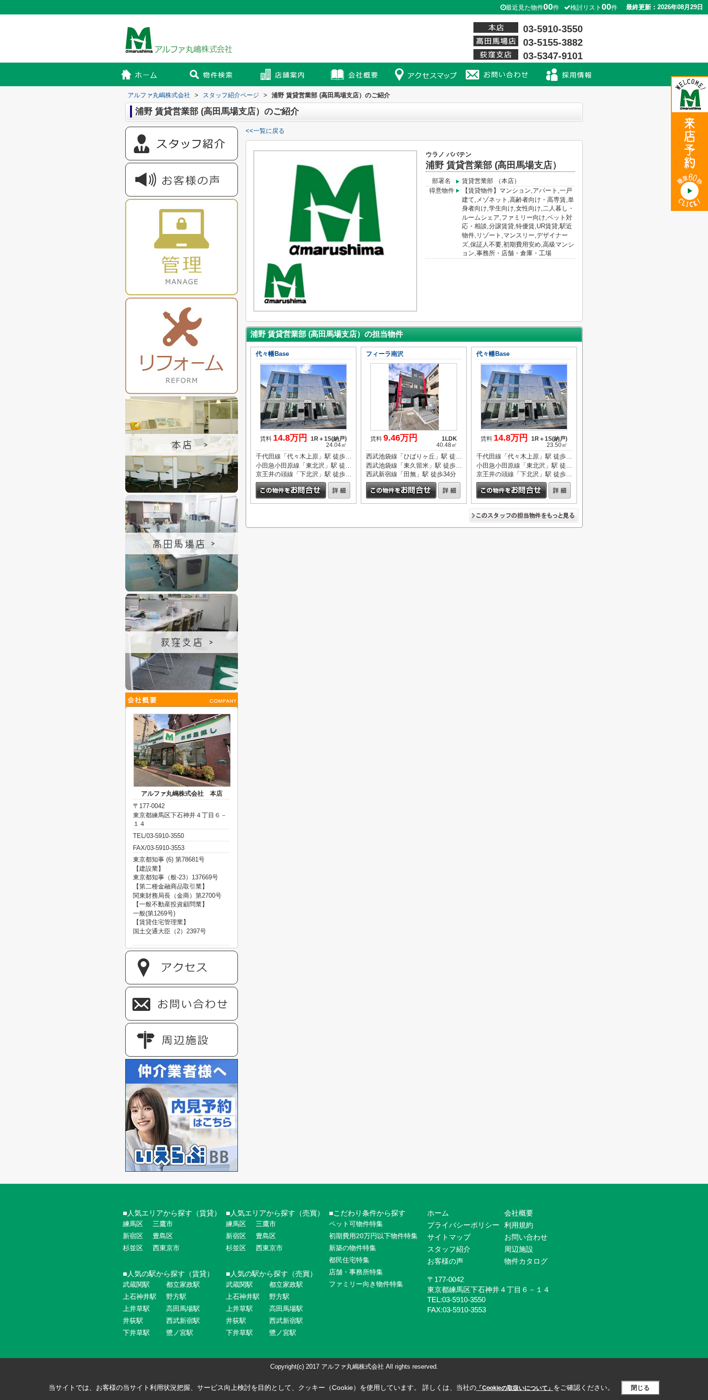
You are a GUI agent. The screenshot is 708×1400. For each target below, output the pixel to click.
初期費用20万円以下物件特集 (373, 1236)
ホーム (438, 1213)
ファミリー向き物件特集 (366, 1284)
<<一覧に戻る (265, 130)
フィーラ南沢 (385, 353)
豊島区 (163, 1236)
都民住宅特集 (349, 1260)
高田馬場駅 (183, 1308)
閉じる (640, 1387)
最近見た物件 (532, 7)
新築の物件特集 (352, 1248)
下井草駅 (136, 1332)
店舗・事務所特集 (356, 1272)
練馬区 (133, 1224)
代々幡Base (272, 353)
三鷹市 (163, 1224)
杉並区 (133, 1248)
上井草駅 (136, 1308)
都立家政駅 (183, 1284)
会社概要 (518, 1213)
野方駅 (176, 1296)
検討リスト (593, 7)
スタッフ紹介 (449, 1249)
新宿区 (133, 1236)
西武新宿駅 (183, 1320)
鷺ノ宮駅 (179, 1332)
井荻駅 (133, 1320)
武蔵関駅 (136, 1284)
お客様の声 (445, 1261)
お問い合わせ (526, 1237)
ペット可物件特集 (356, 1224)
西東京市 (166, 1248)
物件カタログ (526, 1261)
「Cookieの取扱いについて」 (514, 1388)
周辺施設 (518, 1249)
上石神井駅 (140, 1296)
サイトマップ (449, 1237)
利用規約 (518, 1225)
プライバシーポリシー (463, 1225)
